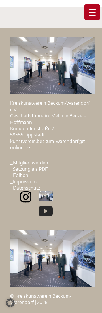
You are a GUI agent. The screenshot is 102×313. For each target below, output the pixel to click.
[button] (10, 303)
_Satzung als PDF (29, 169)
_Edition (19, 175)
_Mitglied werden (29, 163)
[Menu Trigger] (92, 12)
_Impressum (23, 182)
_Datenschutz (25, 188)
